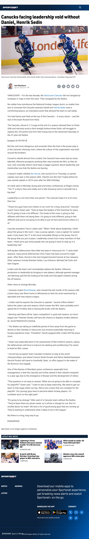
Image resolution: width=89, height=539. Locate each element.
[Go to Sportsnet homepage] (10, 8)
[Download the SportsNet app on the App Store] (44, 512)
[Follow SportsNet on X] (70, 512)
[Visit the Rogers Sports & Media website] (13, 534)
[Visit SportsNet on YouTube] (76, 512)
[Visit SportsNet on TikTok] (76, 518)
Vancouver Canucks (53, 95)
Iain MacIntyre (20, 85)
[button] (80, 7)
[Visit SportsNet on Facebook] (81, 512)
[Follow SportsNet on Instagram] (70, 518)
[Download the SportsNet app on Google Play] (59, 512)
